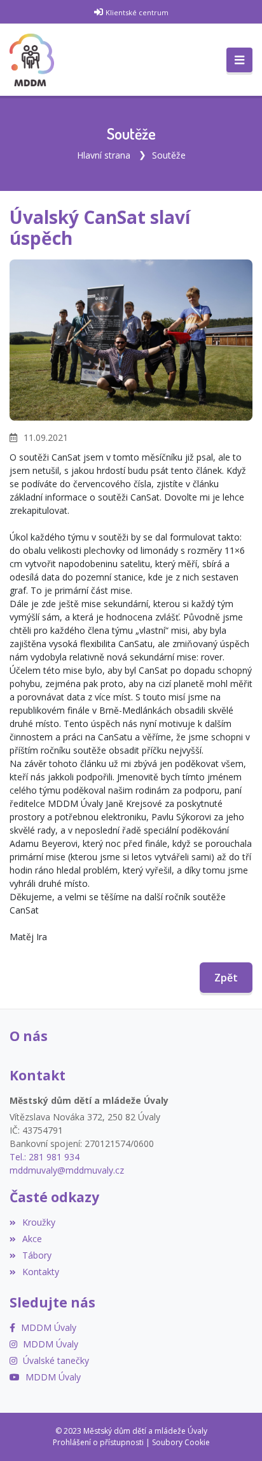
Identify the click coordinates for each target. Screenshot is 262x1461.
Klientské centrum (137, 12)
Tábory (37, 1255)
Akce (32, 1239)
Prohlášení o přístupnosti (98, 1442)
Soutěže (169, 155)
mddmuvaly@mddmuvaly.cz (67, 1170)
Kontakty (40, 1272)
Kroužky (38, 1222)
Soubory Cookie (181, 1442)
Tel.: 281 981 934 (44, 1157)
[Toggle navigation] (239, 60)
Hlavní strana (103, 155)
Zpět (226, 978)
